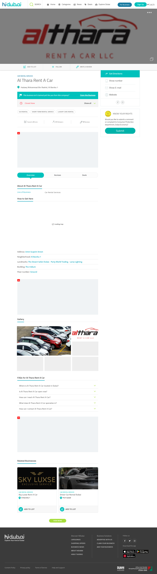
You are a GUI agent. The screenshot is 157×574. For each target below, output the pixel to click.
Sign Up (140, 4)
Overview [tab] (30, 175)
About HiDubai (77, 550)
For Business (125, 4)
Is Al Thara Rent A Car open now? (33, 391)
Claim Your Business (106, 543)
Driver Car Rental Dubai (70, 494)
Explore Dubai (104, 4)
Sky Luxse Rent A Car (28, 494)
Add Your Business (105, 547)
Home (52, 4)
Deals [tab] (84, 175)
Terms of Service (41, 568)
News (79, 4)
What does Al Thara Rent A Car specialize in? (38, 403)
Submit (120, 130)
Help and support (58, 568)
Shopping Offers (78, 543)
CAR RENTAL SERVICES (26, 492)
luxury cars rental (66, 112)
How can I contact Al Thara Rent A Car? (35, 408)
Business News (77, 547)
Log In (152, 4)
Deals (89, 4)
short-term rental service (43, 112)
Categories (66, 4)
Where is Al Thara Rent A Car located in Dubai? (39, 385)
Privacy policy (25, 568)
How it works (77, 554)
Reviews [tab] (57, 175)
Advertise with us (104, 539)
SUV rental (23, 112)
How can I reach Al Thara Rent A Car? (34, 397)
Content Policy (10, 568)
